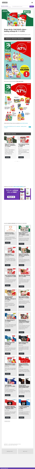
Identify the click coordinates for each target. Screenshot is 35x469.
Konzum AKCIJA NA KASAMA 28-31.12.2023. (10, 343)
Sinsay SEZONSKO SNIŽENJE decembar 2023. (24, 365)
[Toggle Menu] (32, 2)
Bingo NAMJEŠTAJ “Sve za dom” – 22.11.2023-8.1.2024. (24, 234)
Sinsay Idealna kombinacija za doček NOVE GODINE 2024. (24, 386)
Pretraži (31, 6)
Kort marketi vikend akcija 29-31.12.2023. (24, 297)
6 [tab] (19, 161)
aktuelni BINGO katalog (24, 123)
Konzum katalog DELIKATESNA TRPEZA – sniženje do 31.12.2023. (10, 298)
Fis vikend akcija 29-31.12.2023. (10, 321)
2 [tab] (15, 161)
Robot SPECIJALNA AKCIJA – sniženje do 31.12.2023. (24, 255)
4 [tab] (17, 161)
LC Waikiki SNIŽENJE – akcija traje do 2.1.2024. (24, 407)
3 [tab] (16, 161)
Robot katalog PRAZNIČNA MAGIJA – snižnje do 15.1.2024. (24, 321)
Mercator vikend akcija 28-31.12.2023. (23, 144)
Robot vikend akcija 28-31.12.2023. (23, 343)
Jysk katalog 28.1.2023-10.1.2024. (10, 386)
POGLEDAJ (7, 157)
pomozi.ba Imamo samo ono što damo (9, 233)
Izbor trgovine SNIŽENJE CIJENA (9, 254)
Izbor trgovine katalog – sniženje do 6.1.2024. (10, 145)
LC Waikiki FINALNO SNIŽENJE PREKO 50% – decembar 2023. (10, 407)
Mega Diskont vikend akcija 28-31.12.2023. (10, 364)
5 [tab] (18, 161)
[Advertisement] (17, 173)
